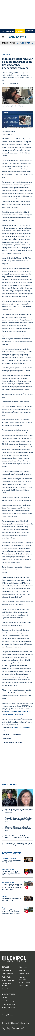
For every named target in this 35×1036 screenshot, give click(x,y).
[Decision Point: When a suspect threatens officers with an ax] (28, 871)
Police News (7, 738)
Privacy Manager (7, 1015)
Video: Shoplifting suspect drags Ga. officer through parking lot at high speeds (11, 911)
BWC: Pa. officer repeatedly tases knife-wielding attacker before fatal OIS (18, 836)
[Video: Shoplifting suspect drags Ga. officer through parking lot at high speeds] (28, 909)
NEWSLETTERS (10, 31)
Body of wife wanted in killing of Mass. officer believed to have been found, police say (19, 810)
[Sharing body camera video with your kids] (28, 898)
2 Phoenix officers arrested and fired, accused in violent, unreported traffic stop (18, 828)
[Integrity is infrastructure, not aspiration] (28, 859)
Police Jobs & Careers (9, 858)
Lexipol (15, 1023)
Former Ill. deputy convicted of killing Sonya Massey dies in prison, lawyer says (18, 819)
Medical (6, 734)
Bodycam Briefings (8, 869)
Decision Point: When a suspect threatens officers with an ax (11, 873)
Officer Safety (6, 54)
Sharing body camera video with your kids (11, 899)
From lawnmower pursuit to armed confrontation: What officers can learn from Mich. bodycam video (12, 886)
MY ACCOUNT (20, 31)
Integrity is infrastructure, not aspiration (11, 861)
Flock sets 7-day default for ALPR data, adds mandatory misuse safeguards (18, 844)
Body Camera (6, 908)
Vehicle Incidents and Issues (12, 742)
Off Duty (4, 896)
